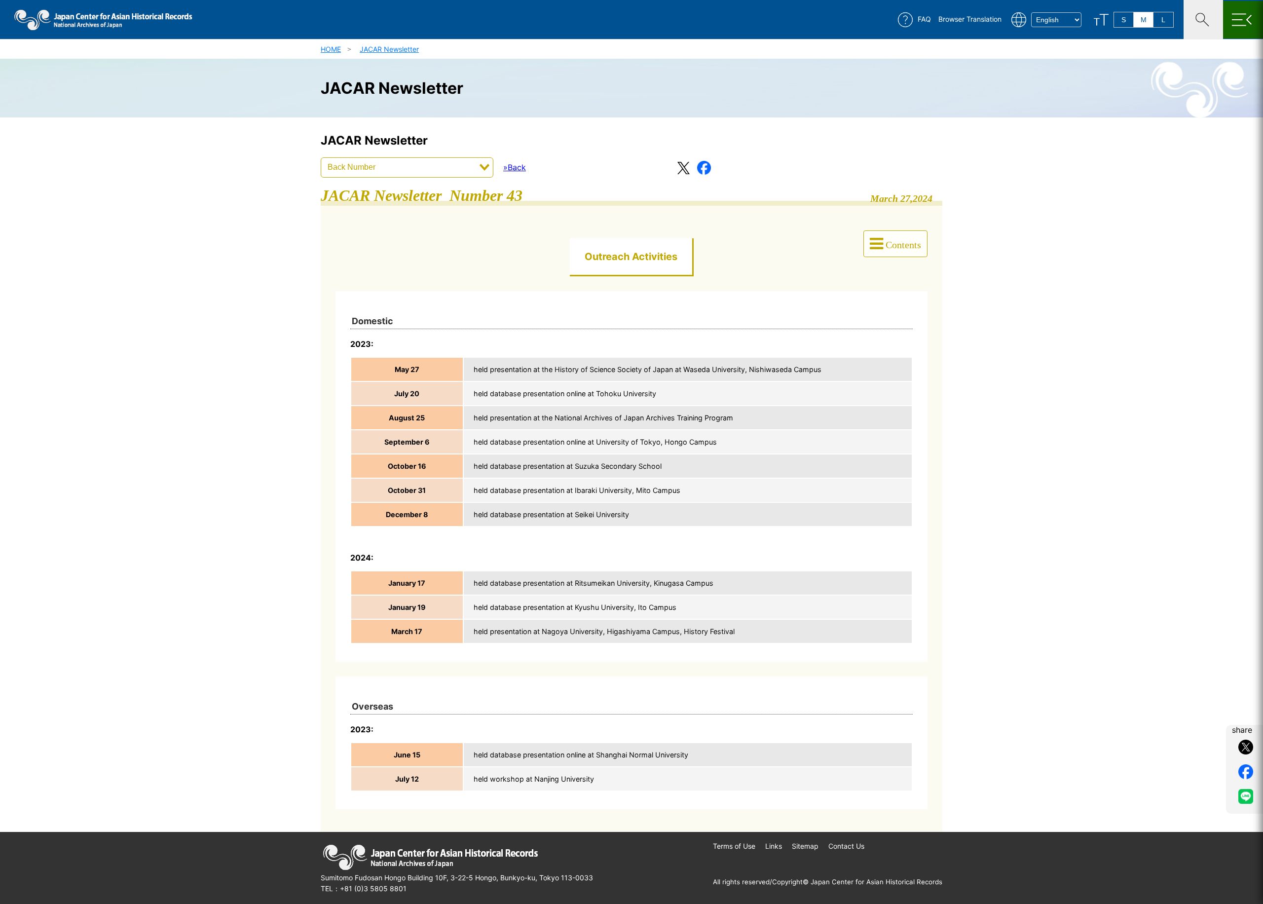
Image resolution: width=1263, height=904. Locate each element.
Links (773, 846)
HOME (331, 49)
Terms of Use (734, 846)
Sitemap (805, 846)
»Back (514, 167)
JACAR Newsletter (389, 49)
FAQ (924, 19)
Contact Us (846, 846)
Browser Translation (970, 19)
